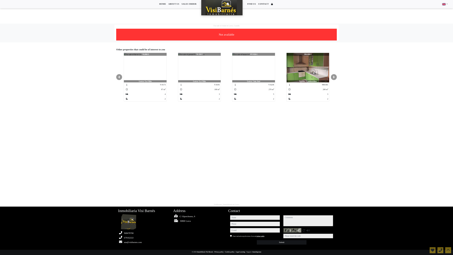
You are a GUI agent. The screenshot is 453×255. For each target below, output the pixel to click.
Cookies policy (230, 252)
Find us (251, 4)
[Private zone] (272, 4)
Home (162, 4)
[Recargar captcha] (303, 230)
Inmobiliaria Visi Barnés (205, 252)
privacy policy (260, 236)
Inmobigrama (256, 252)
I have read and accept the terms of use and (248, 236)
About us (173, 4)
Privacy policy (219, 252)
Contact (263, 4)
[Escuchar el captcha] (308, 230)
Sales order (189, 4)
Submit (281, 242)
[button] (119, 77)
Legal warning (241, 252)
